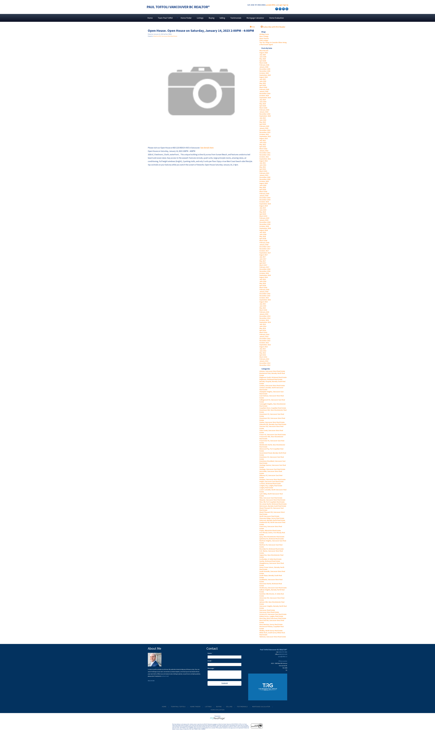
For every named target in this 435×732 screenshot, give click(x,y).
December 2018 (264, 222)
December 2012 (264, 363)
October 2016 (264, 273)
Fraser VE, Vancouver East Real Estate (272, 435)
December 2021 (264, 153)
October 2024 (264, 96)
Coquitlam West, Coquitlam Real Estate (272, 408)
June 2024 (262, 102)
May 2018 (262, 236)
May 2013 (262, 353)
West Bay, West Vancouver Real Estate (272, 618)
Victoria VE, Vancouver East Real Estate (272, 614)
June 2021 (262, 165)
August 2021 (263, 161)
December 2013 (264, 339)
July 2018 (262, 232)
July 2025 (262, 79)
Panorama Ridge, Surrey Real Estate (271, 518)
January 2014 (263, 336)
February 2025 (264, 89)
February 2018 (264, 243)
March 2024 (263, 108)
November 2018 (264, 224)
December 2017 (264, 247)
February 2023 (264, 126)
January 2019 (263, 220)
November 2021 (264, 155)
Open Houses (264, 38)
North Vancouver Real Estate (269, 516)
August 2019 (263, 206)
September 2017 (265, 253)
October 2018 (264, 226)
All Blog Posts (264, 34)
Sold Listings (263, 40)
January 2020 (263, 196)
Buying (211, 18)
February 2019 (264, 218)
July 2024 (262, 100)
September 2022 (265, 136)
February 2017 (264, 267)
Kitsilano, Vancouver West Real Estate (272, 479)
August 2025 (263, 77)
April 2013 (262, 355)
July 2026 (262, 55)
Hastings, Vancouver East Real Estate (272, 469)
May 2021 (262, 167)
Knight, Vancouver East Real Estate (271, 481)
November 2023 (264, 114)
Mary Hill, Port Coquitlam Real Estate (272, 502)
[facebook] (276, 9)
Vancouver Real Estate (267, 610)
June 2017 (262, 259)
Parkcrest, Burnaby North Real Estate (272, 520)
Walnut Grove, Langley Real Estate (271, 616)
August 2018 (263, 230)
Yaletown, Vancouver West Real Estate (272, 637)
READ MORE (151, 681)
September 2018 (265, 228)
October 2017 (264, 251)
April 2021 (262, 169)
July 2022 (262, 140)
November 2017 (264, 249)
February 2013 (264, 359)
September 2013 (265, 345)
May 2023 (262, 122)
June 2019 (262, 210)
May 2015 (262, 308)
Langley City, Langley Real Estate (270, 486)
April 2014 (262, 330)
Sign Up (285, 5)
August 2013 (263, 347)
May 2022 (262, 145)
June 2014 (262, 326)
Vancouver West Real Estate (269, 612)
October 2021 (264, 157)
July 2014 (262, 324)
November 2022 (264, 132)
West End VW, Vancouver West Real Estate (165, 36)
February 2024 (264, 110)
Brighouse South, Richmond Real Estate (273, 377)
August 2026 (263, 53)
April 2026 (262, 61)
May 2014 (262, 328)
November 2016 (264, 271)
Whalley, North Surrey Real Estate (271, 631)
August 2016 (263, 277)
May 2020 (262, 187)
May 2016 (262, 283)
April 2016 (262, 285)
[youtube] (286, 9)
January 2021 (263, 175)
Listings (200, 18)
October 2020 (264, 181)
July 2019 (262, 208)
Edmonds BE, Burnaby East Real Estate (272, 424)
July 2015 (262, 304)
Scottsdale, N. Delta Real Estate (270, 559)
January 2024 (263, 112)
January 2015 (263, 314)
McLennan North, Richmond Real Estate (273, 504)
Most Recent (263, 51)
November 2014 (264, 318)
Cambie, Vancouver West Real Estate (272, 385)
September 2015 (265, 300)
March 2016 (263, 287)
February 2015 (264, 312)
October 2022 (264, 134)
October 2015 (264, 298)
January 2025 (263, 91)
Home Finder (186, 18)
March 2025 (263, 87)
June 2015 (262, 306)
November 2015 (264, 296)
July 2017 (262, 257)
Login (281, 5)
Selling (222, 18)
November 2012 (264, 365)
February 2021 (264, 173)
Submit (224, 683)
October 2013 (264, 343)
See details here (207, 147)
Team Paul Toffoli (178, 707)
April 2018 (262, 238)
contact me (164, 676)
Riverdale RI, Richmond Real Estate (271, 549)
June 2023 (262, 120)
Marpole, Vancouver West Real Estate (272, 500)
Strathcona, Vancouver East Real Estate (273, 588)
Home (150, 18)
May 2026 (262, 59)
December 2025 (264, 69)
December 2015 (264, 294)
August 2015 (263, 302)
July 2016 (262, 279)
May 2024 (262, 104)
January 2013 (263, 361)
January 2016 (263, 292)
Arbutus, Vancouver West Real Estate (272, 371)
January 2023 (263, 128)
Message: (211, 668)
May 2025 (262, 83)
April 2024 (262, 106)
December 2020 (264, 177)
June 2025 (262, 81)
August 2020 (263, 183)
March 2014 (263, 332)
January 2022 (263, 151)
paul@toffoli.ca (271, 5)
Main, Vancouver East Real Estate (270, 498)
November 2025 (264, 71)
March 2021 (263, 171)
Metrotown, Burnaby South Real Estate (272, 506)
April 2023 (262, 124)
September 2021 (265, 159)
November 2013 (264, 341)
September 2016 (265, 275)
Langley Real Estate (266, 488)
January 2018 (263, 245)
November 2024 (264, 93)
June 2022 (262, 142)
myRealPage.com (217, 718)
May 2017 (262, 261)
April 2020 (262, 189)
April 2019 (262, 214)
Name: (210, 653)
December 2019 (264, 198)
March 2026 (263, 63)
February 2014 (264, 334)
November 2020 (264, 179)
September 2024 (265, 98)
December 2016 (264, 269)
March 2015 (263, 310)
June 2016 (262, 281)
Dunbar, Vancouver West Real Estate (272, 422)
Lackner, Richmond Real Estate (270, 484)
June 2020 (262, 185)
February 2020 (264, 194)
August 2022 (263, 138)
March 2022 (263, 149)
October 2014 (264, 320)
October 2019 (264, 202)
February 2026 (264, 65)
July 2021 (262, 163)
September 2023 (265, 116)
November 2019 (264, 200)
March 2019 (263, 216)
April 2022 (262, 147)
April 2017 (262, 263)
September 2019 (265, 204)
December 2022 (264, 130)
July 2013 (262, 349)
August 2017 (263, 255)
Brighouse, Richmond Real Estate (270, 379)
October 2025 (264, 73)
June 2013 (262, 351)
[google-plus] (280, 9)
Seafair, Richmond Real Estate (269, 561)
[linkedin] (283, 9)
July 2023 (262, 118)
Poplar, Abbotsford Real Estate (270, 530)
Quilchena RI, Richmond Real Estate (271, 539)
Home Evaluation (276, 18)
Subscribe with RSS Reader (274, 27)
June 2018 (262, 234)
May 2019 (262, 212)
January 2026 (263, 67)
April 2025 (262, 85)
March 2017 (263, 265)
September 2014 (265, 322)
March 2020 (263, 191)
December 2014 (264, 316)
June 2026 (262, 57)
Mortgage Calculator (255, 18)
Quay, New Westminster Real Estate (271, 537)
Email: (210, 661)
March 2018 (263, 240)
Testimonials (235, 18)
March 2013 (263, 357)
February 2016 (264, 290)
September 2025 (265, 75)
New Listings (263, 36)
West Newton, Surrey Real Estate (271, 624)
